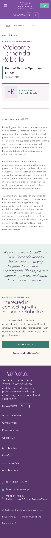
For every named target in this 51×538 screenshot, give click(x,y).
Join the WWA (10, 463)
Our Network (9, 423)
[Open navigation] (5, 6)
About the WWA (11, 415)
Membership (9, 448)
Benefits (6, 455)
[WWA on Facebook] (36, 15)
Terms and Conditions (30, 517)
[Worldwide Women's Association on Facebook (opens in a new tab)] (29, 406)
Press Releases (10, 430)
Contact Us (8, 438)
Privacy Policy (9, 517)
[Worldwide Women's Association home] (25, 5)
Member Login (10, 470)
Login (44, 6)
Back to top (8, 523)
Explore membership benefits (25, 353)
